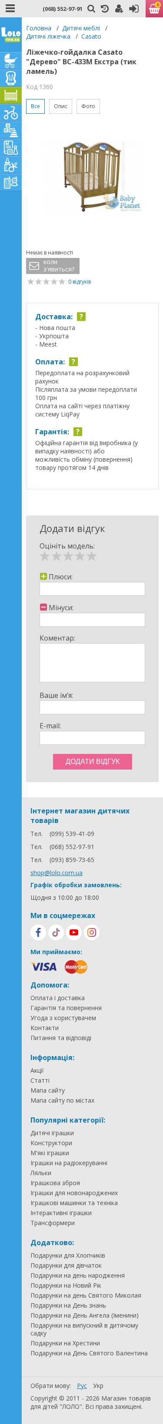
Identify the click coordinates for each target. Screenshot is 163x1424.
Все (35, 106)
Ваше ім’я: (56, 695)
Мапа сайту (47, 1090)
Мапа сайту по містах (62, 1100)
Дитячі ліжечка (48, 36)
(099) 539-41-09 (72, 833)
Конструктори (51, 1143)
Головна (38, 28)
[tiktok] (56, 932)
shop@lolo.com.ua (56, 873)
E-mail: (50, 725)
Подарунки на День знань (68, 1305)
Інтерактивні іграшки (61, 1213)
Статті (40, 1080)
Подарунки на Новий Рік (65, 1285)
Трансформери (52, 1223)
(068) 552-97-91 (63, 9)
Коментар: (57, 638)
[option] (92, 177)
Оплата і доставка (57, 998)
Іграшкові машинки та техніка (74, 1203)
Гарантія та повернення (66, 1008)
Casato (91, 36)
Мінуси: (61, 607)
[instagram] (92, 932)
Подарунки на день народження (77, 1275)
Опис (60, 106)
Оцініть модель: (67, 546)
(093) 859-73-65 (72, 860)
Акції (37, 1070)
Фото (88, 106)
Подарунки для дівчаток (66, 1265)
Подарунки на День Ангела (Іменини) (84, 1315)
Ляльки (40, 1173)
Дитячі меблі (81, 28)
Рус (82, 1385)
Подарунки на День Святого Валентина (89, 1353)
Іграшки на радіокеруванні (68, 1163)
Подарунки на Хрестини (65, 1343)
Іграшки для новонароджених (74, 1193)
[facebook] (38, 932)
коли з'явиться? (58, 265)
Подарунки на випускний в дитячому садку (84, 1329)
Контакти (44, 1028)
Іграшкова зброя (55, 1183)
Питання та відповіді (60, 1038)
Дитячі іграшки (52, 1133)
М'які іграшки (49, 1153)
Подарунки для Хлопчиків (67, 1255)
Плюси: (61, 576)
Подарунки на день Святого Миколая (85, 1295)
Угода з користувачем (63, 1018)
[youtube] (74, 932)
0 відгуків (79, 281)
